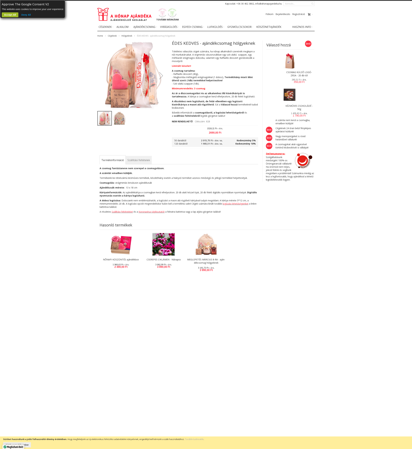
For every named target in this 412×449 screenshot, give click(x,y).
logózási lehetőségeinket (235, 203)
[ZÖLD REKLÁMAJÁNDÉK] (172, 12)
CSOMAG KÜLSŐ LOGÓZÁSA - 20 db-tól (299, 74)
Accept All (10, 14)
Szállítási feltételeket (122, 211)
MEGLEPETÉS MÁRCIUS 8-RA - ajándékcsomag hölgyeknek (206, 261)
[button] (161, 76)
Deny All (26, 14)
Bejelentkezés (283, 14)
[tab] (113, 160)
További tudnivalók (194, 439)
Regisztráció (298, 14)
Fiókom (269, 14)
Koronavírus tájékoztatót (152, 211)
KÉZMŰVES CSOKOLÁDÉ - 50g (299, 107)
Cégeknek (112, 35)
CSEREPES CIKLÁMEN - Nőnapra (164, 259)
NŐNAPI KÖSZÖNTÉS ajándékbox (121, 259)
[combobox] (299, 3)
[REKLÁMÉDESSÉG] (162, 12)
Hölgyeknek (127, 35)
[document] (206, 442)
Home (100, 35)
